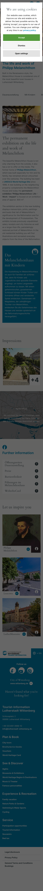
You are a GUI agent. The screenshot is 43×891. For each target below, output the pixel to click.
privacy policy (29, 30)
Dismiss (21, 45)
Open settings (21, 53)
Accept (21, 37)
